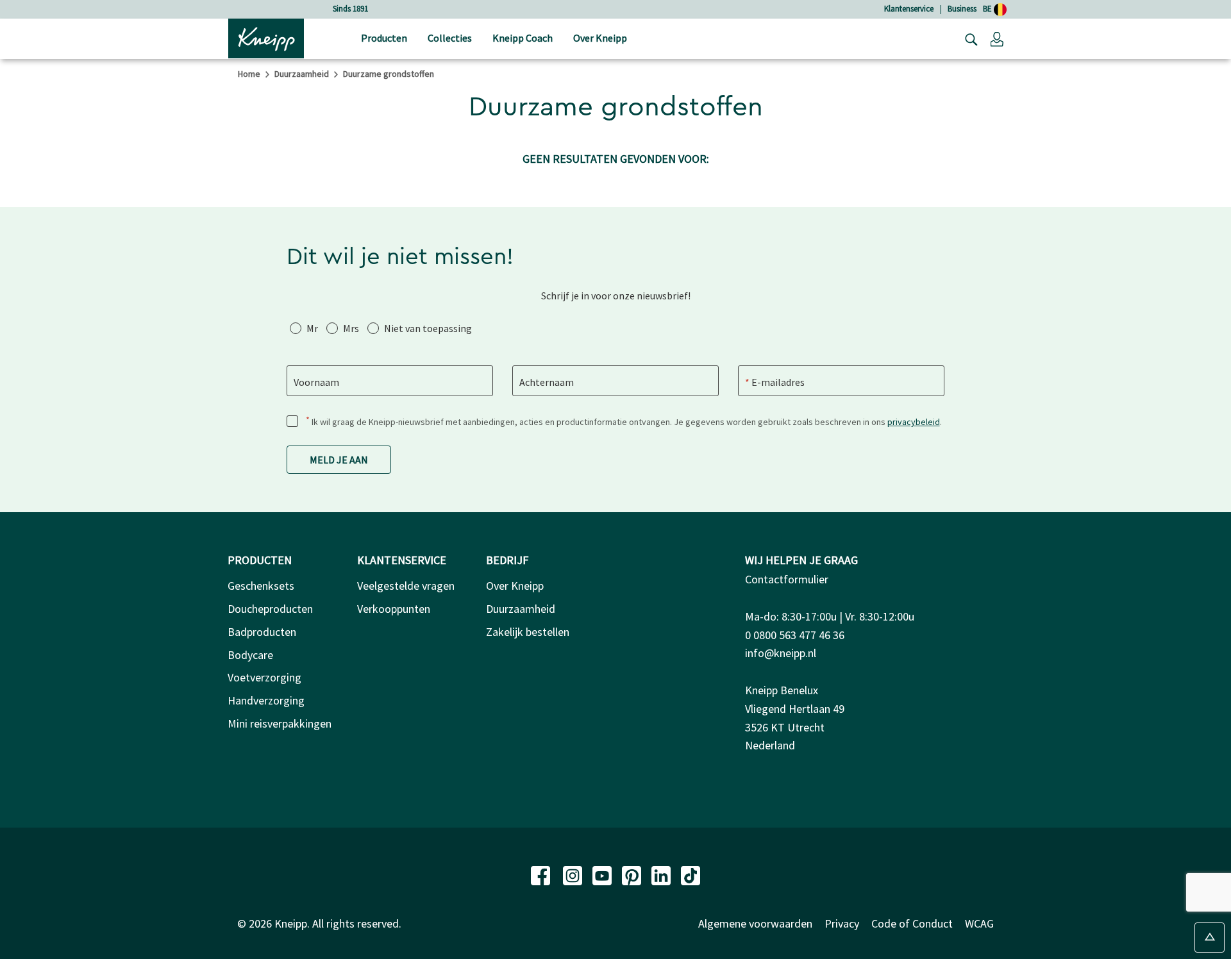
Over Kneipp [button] (600, 37)
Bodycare (250, 654)
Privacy (842, 923)
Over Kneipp (515, 585)
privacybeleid (913, 422)
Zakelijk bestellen (527, 631)
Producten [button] (384, 37)
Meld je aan (339, 459)
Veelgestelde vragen (406, 585)
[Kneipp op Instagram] (574, 874)
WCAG (979, 923)
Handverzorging (266, 700)
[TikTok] (690, 874)
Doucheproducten (270, 608)
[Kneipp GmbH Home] (266, 37)
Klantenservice (909, 8)
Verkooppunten (393, 608)
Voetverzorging (264, 677)
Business (962, 8)
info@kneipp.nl (780, 653)
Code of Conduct (912, 923)
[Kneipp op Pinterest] (633, 874)
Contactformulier (786, 579)
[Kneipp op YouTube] (603, 874)
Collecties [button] (450, 37)
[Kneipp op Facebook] (542, 874)
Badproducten (262, 631)
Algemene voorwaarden (755, 923)
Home (249, 73)
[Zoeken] (968, 38)
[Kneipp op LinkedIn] (662, 874)
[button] (997, 38)
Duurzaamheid (301, 73)
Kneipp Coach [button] (522, 37)
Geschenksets (261, 585)
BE (988, 8)
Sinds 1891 (350, 8)
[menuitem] (384, 39)
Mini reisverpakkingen (279, 723)
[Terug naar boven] (1209, 937)
